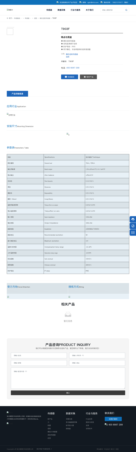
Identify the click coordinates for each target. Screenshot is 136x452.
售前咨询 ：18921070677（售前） (116, 2)
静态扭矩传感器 (45, 18)
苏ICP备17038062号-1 (44, 449)
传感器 (27, 18)
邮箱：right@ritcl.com (90, 2)
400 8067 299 (72, 67)
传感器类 (17, 18)
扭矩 (35, 18)
